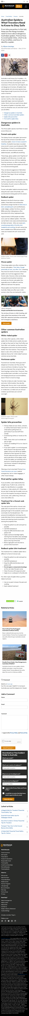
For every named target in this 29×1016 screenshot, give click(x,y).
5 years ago (9, 684)
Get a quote (18, 6)
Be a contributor (5, 888)
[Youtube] (9, 921)
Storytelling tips (5, 867)
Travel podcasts (5, 869)
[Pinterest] (15, 921)
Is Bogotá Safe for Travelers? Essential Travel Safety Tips (12, 811)
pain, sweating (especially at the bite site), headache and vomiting (13, 225)
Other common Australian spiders (14, 115)
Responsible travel (6, 861)
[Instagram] (12, 921)
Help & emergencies (6, 900)
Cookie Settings (5, 910)
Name (3, 697)
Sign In (13, 915)
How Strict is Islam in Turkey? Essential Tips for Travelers (12, 822)
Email (2, 704)
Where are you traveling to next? (11, 774)
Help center (4, 904)
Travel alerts (4, 856)
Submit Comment (7, 748)
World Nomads (8, 6)
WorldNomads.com (5, 938)
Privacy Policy (14, 733)
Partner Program (5, 883)
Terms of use (4, 892)
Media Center (4, 881)
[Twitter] (2, 921)
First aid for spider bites (11, 119)
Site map (3, 890)
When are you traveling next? (10, 781)
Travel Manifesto (5, 879)
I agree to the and (15, 789)
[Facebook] (5, 921)
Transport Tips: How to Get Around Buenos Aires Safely (11, 827)
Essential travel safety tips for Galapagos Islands (10, 816)
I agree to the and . (15, 733)
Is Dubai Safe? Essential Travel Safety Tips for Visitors (12, 832)
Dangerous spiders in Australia (13, 113)
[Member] (27, 1)
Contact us (4, 906)
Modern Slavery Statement (8, 908)
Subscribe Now (8, 799)
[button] (26, 6)
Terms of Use (23, 733)
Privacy (3, 894)
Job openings (4, 885)
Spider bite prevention (10, 117)
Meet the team (5, 877)
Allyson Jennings (8, 46)
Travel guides (4, 863)
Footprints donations (6, 858)
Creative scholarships (7, 865)
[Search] (24, 1)
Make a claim (4, 902)
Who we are (4, 875)
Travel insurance (5, 852)
